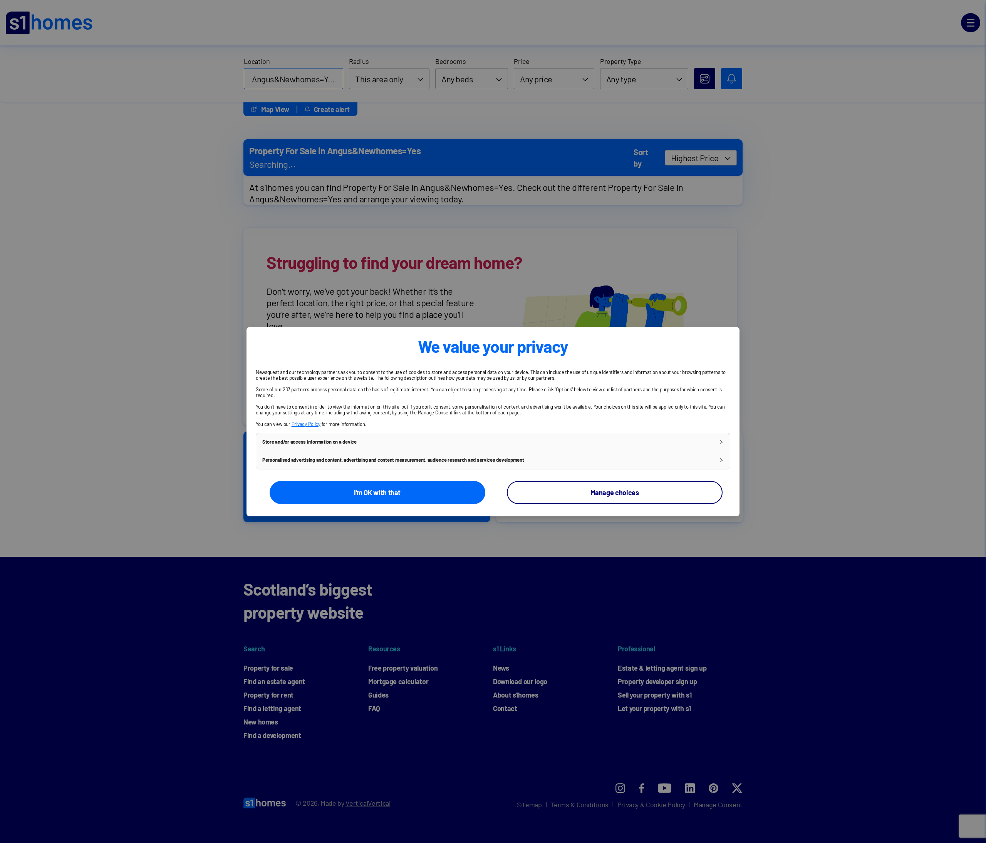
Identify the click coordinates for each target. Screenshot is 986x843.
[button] (493, 442)
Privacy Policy (306, 424)
